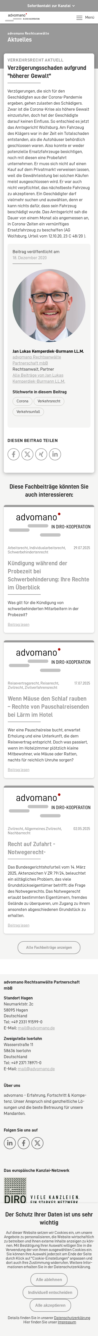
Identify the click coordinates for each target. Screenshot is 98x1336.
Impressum (67, 1322)
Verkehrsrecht (49, 401)
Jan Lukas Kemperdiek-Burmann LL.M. (48, 351)
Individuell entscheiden (50, 1292)
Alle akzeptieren (50, 1305)
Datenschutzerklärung (72, 1318)
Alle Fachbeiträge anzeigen (49, 947)
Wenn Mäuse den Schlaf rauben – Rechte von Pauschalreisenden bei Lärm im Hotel (48, 707)
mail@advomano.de (36, 1028)
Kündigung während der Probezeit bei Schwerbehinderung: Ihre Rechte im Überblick (48, 575)
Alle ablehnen (49, 1280)
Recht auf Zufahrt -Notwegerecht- (31, 848)
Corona (22, 401)
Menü (89, 17)
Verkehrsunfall (28, 412)
